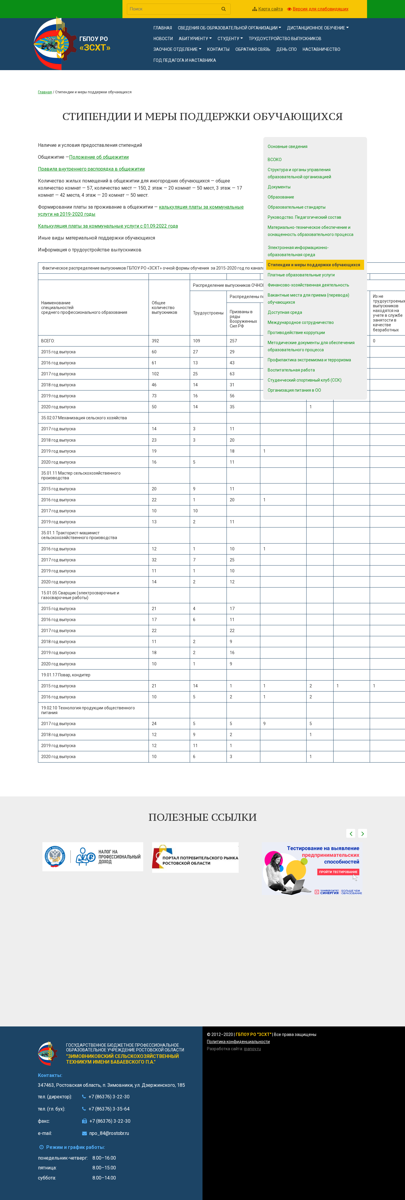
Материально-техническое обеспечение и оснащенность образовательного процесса (310, 231)
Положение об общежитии (99, 157)
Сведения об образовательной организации (228, 28)
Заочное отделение (176, 49)
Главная (163, 28)
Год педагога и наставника (185, 60)
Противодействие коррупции (296, 332)
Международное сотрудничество (301, 322)
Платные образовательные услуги (301, 275)
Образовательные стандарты (297, 207)
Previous (350, 833)
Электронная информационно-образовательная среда (298, 251)
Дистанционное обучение (316, 28)
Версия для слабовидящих (320, 9)
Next (362, 833)
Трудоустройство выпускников (285, 38)
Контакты (218, 49)
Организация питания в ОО (294, 390)
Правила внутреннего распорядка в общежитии (91, 169)
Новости (163, 38)
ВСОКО (275, 159)
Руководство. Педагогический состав (304, 217)
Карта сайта (270, 9)
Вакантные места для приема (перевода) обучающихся (308, 299)
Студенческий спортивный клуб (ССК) (305, 380)
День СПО (286, 49)
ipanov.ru (252, 1048)
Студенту (228, 38)
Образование (281, 197)
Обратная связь (252, 49)
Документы (279, 187)
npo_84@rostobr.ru (109, 1133)
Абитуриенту (193, 38)
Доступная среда (285, 312)
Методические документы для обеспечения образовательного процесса (311, 346)
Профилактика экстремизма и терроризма (309, 360)
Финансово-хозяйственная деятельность (308, 285)
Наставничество (321, 49)
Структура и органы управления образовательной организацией (299, 173)
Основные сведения (287, 146)
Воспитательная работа (291, 370)
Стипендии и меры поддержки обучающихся (314, 264)
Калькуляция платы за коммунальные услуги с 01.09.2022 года (108, 226)
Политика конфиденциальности (238, 1041)
